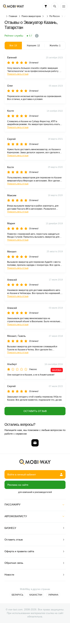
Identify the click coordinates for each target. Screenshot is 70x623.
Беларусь (17, 595)
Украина (53, 595)
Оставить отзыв (35, 411)
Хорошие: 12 (33, 45)
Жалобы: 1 (55, 45)
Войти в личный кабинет (21, 474)
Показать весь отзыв (17, 74)
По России (54, 16)
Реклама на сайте (17, 484)
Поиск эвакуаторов (31, 16)
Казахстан (35, 595)
